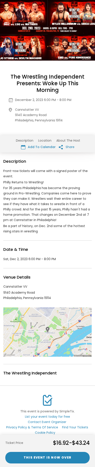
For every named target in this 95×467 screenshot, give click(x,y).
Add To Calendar (41, 147)
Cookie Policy (45, 432)
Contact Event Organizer (47, 422)
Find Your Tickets (75, 427)
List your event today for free (47, 416)
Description (24, 140)
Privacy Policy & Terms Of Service (32, 427)
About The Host (68, 140)
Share (69, 147)
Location (44, 140)
